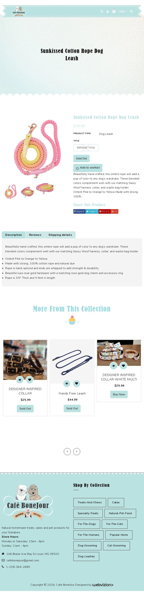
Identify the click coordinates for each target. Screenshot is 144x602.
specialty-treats (88, 513)
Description (13, 235)
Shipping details (60, 235)
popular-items (119, 535)
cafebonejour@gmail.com (22, 560)
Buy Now (119, 394)
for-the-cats (114, 524)
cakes (116, 502)
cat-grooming (116, 545)
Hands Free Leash (72, 393)
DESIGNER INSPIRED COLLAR (25, 391)
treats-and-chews (90, 502)
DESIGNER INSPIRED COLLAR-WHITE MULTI (119, 377)
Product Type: (82, 133)
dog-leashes (86, 556)
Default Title (86, 147)
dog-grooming (87, 545)
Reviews (35, 235)
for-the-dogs (87, 524)
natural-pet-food (120, 513)
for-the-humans (88, 535)
